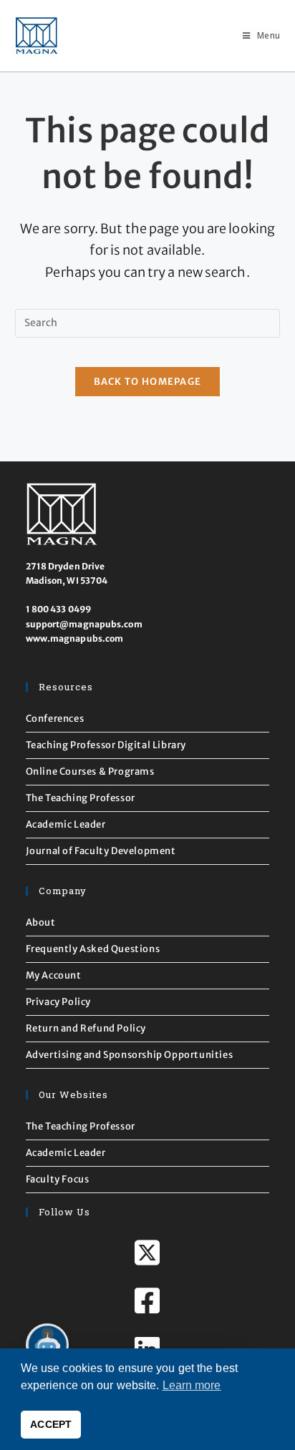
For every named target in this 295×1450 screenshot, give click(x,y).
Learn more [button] (192, 1385)
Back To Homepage (148, 382)
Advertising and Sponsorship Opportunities (129, 1055)
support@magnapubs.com (84, 624)
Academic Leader (66, 824)
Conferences (55, 718)
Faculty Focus (58, 1179)
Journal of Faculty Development (101, 851)
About (41, 922)
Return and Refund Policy (86, 1028)
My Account (54, 975)
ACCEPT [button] (51, 1424)
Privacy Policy (58, 1002)
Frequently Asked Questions (93, 949)
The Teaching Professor (80, 798)
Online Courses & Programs (90, 771)
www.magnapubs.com (75, 638)
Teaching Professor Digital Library (106, 745)
